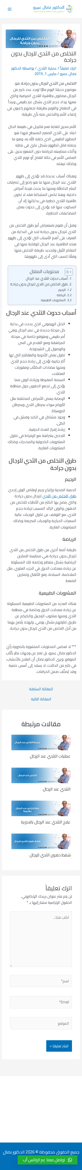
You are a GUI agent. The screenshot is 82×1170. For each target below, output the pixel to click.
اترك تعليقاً (68, 68)
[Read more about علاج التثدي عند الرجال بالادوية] (41, 807)
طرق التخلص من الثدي (59, 496)
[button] (47, 1160)
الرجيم (62, 289)
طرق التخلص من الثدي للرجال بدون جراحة (39, 284)
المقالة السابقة (41, 689)
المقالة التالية (41, 699)
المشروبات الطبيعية (53, 300)
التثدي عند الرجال (57, 789)
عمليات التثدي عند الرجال (50, 756)
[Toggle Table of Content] (66, 272)
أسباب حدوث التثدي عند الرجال (47, 279)
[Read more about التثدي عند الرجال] (41, 775)
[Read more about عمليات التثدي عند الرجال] (41, 742)
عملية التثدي (47, 68)
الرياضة (61, 295)
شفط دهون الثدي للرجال (50, 855)
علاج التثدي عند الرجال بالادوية (46, 822)
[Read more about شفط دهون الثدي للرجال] (41, 840)
